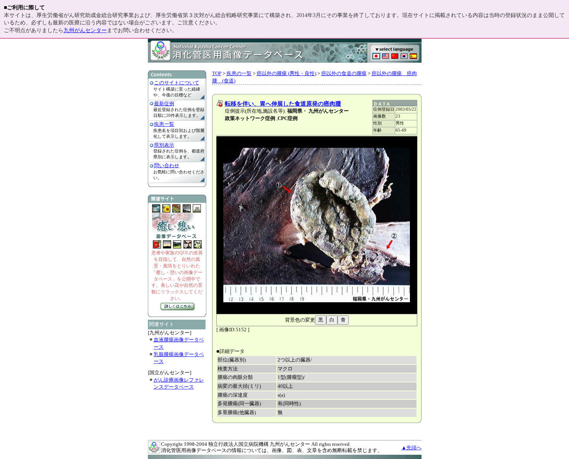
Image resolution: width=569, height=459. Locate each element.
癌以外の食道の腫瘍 (344, 73)
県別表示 (164, 145)
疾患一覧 (164, 124)
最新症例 (164, 103)
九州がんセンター (85, 30)
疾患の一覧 (239, 73)
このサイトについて (176, 83)
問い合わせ (166, 165)
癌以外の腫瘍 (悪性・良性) (286, 73)
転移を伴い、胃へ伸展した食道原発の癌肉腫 (283, 104)
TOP (216, 73)
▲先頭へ (411, 447)
